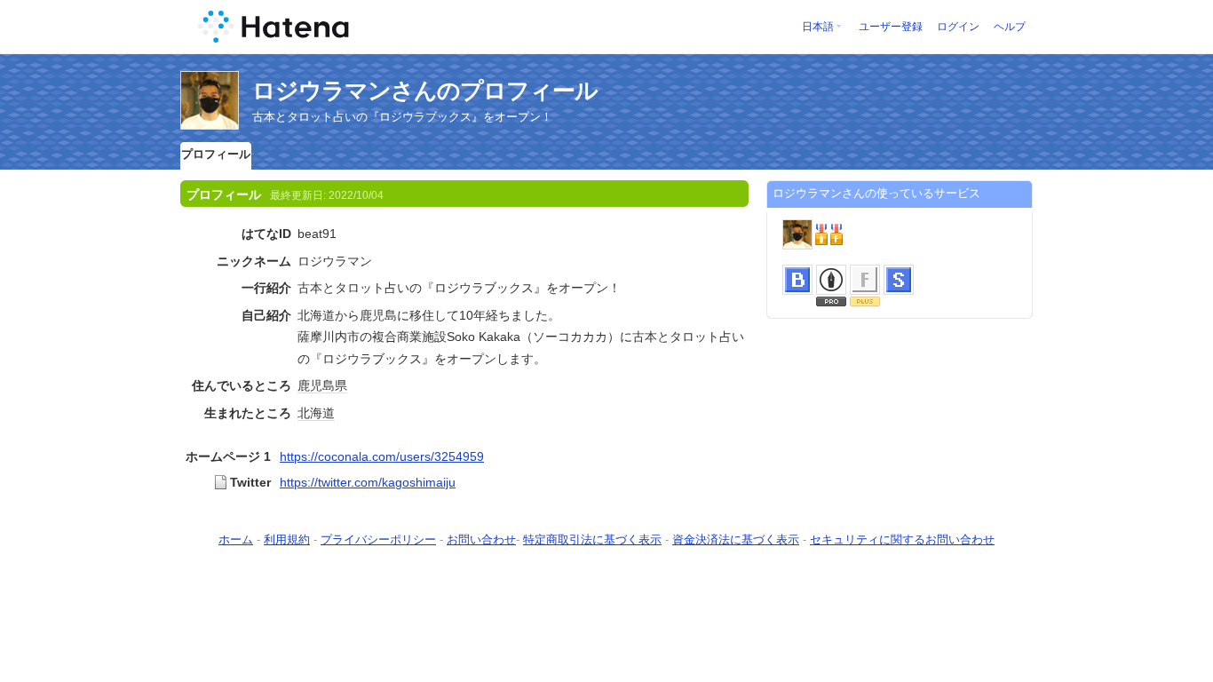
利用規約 (287, 539)
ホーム (235, 539)
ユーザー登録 (891, 26)
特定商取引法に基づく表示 (592, 539)
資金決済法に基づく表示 (735, 539)
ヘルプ (1010, 26)
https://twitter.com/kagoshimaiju (368, 482)
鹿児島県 (322, 385)
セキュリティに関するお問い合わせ (902, 539)
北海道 (316, 413)
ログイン (958, 26)
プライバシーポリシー (378, 539)
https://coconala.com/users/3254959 (382, 456)
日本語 (818, 26)
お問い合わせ (481, 539)
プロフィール (215, 154)
